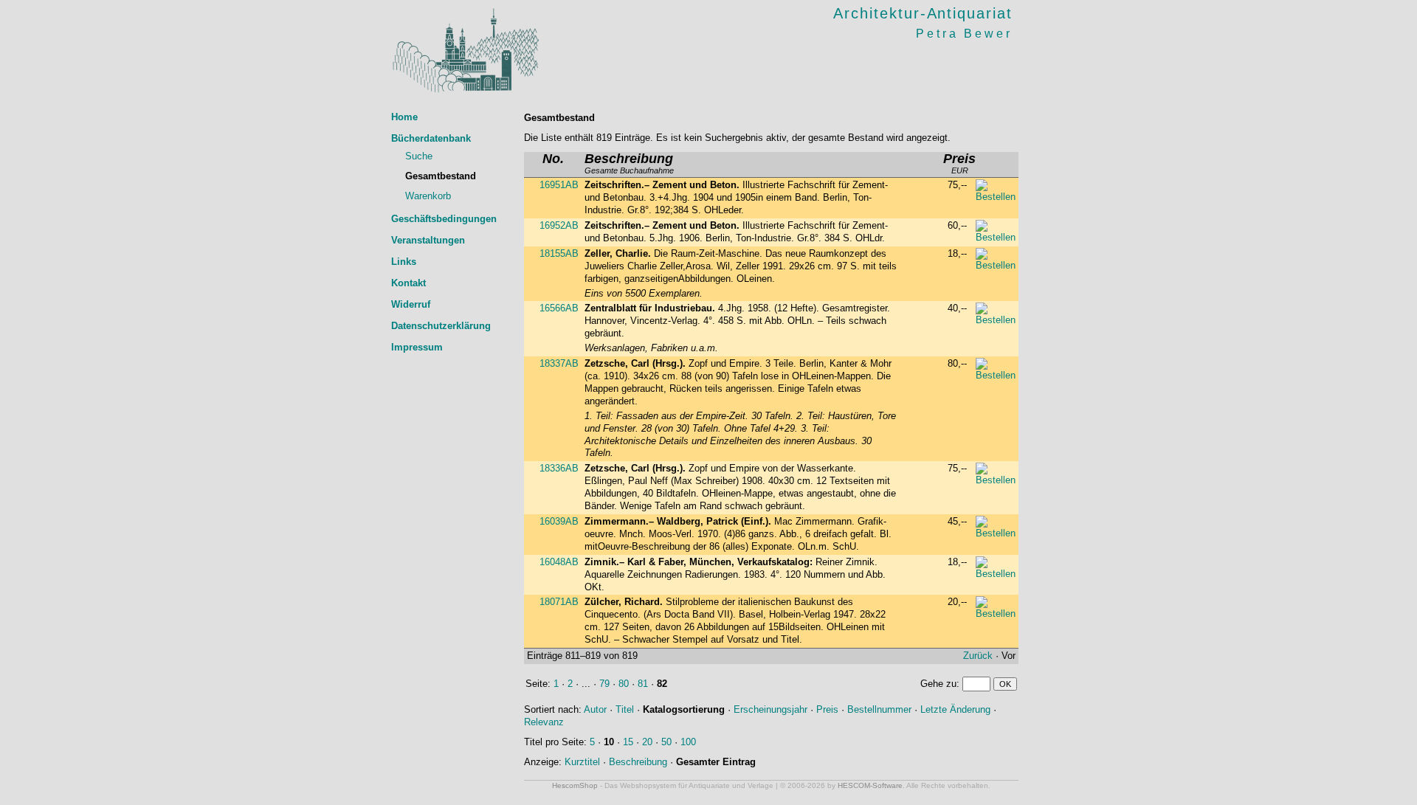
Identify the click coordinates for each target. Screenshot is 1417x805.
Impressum (417, 347)
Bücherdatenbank (431, 138)
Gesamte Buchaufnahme (629, 164)
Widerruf (410, 304)
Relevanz (544, 722)
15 (628, 741)
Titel (625, 709)
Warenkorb (428, 195)
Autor (595, 709)
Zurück (978, 655)
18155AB (559, 253)
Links (403, 261)
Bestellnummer (879, 709)
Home (404, 116)
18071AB (559, 601)
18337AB (559, 363)
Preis (827, 709)
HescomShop (575, 785)
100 (688, 741)
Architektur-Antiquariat (923, 13)
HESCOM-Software (870, 785)
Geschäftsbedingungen (444, 218)
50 (666, 741)
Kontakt (408, 283)
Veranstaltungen (428, 240)
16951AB (559, 184)
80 (623, 683)
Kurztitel (582, 761)
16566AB (559, 308)
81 (643, 683)
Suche (418, 156)
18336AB (559, 468)
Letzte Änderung (955, 709)
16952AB (559, 225)
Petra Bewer (964, 33)
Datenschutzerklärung (441, 325)
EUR (959, 164)
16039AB (559, 521)
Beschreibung (638, 761)
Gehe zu (938, 683)
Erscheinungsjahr (770, 709)
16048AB (559, 561)
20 (647, 741)
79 (604, 683)
